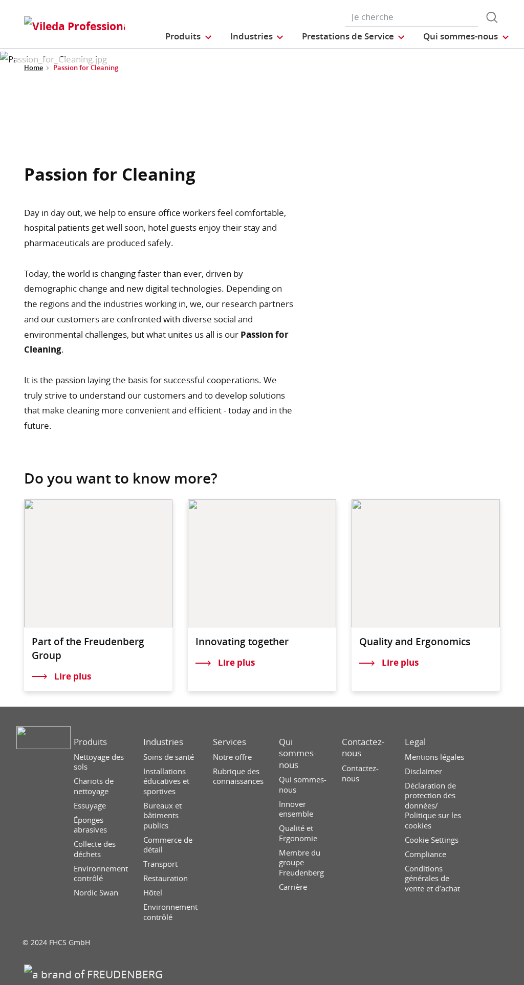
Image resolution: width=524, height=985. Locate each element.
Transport (160, 864)
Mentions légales (434, 757)
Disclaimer (423, 771)
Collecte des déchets (95, 849)
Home (33, 67)
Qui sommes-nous (297, 753)
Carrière (293, 887)
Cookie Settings (431, 840)
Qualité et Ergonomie (298, 833)
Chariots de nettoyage (94, 786)
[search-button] (491, 17)
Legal (415, 742)
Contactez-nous (363, 747)
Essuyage (90, 806)
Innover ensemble (296, 809)
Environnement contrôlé (101, 874)
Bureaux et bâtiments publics (162, 815)
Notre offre (232, 757)
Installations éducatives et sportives (166, 781)
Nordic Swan (96, 893)
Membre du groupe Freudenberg (301, 863)
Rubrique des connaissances (238, 776)
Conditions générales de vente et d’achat (432, 878)
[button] (189, 36)
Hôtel (152, 893)
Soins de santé (168, 757)
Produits (90, 742)
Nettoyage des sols (99, 762)
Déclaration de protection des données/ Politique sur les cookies (433, 805)
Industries (163, 742)
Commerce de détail (167, 845)
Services (229, 742)
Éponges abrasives (90, 825)
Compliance (425, 854)
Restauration (165, 878)
